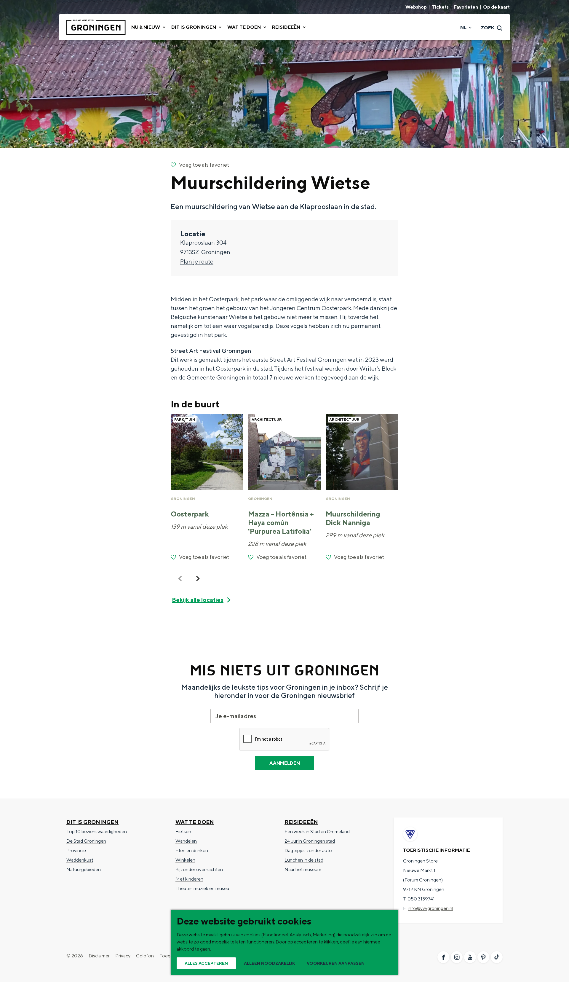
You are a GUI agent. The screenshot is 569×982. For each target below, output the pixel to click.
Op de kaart (496, 7)
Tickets (440, 7)
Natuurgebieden (83, 869)
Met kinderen (189, 879)
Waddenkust (79, 860)
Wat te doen (194, 822)
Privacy (122, 956)
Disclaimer (99, 956)
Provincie (76, 850)
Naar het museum (302, 869)
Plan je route (196, 261)
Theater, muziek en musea (202, 888)
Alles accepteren (206, 963)
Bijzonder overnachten (199, 869)
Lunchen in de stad (303, 860)
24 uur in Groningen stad (309, 841)
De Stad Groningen (86, 841)
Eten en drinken (191, 850)
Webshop (416, 7)
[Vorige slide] (180, 578)
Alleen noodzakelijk (269, 963)
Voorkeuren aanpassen (336, 963)
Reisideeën (301, 822)
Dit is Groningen (92, 822)
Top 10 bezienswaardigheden (96, 831)
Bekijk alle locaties (197, 599)
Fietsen (183, 831)
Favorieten (466, 7)
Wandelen (186, 841)
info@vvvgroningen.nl (430, 908)
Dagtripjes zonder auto (308, 850)
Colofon (145, 956)
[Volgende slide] (198, 578)
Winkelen (185, 860)
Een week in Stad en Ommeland (317, 831)
